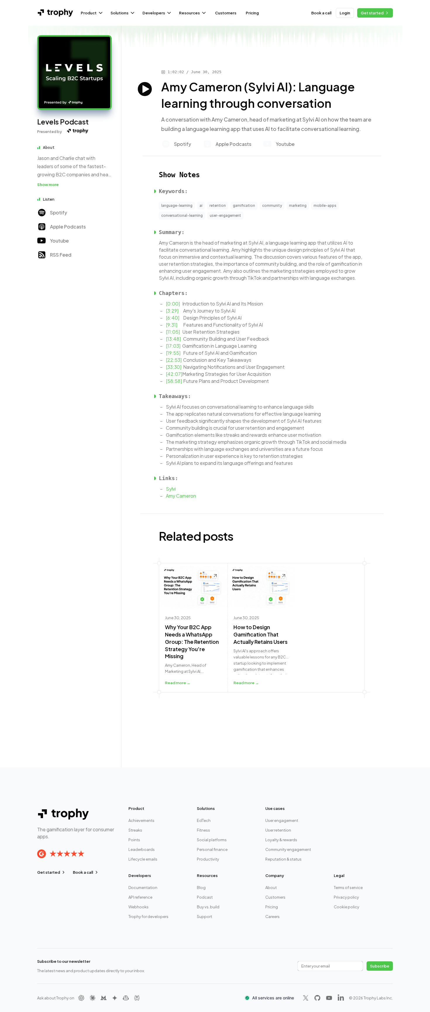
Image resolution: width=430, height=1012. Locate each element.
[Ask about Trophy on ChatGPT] (81, 998)
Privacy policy (346, 897)
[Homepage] (74, 72)
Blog (201, 887)
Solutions (119, 13)
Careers (272, 916)
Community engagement (288, 849)
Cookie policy (346, 907)
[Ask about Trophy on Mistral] (103, 998)
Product (89, 13)
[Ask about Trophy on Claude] (92, 998)
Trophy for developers (148, 916)
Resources (189, 13)
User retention (278, 830)
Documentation (142, 887)
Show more (48, 184)
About (271, 887)
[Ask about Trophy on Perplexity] (137, 998)
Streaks (135, 830)
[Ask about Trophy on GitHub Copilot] (125, 998)
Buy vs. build (208, 907)
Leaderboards (141, 849)
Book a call (321, 13)
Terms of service (348, 887)
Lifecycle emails (142, 859)
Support (204, 916)
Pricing (252, 13)
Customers (225, 13)
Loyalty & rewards (281, 839)
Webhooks (138, 907)
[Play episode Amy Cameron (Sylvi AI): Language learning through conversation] (145, 89)
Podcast (205, 897)
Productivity (208, 859)
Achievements (141, 820)
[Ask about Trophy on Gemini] (114, 998)
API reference (140, 897)
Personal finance (212, 849)
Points (134, 839)
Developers (153, 13)
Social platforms (212, 839)
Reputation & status (283, 859)
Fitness (203, 830)
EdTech (204, 820)
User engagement (281, 820)
